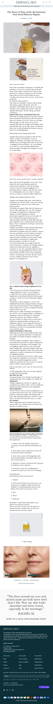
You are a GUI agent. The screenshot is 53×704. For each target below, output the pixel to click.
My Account (6, 656)
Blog (20, 665)
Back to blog (27, 542)
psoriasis (32, 218)
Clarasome (40, 463)
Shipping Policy (39, 662)
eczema (24, 218)
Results (5, 662)
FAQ (20, 668)
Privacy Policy (38, 656)
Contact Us (6, 668)
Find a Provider (23, 659)
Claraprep (14, 445)
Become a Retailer (23, 662)
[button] (2, 2)
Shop (4, 659)
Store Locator (22, 656)
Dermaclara (14, 485)
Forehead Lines (17, 580)
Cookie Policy (38, 665)
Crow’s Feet (25, 580)
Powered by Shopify (32, 701)
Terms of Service (39, 668)
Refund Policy (38, 659)
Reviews (5, 665)
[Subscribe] (47, 676)
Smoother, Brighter (35, 580)
